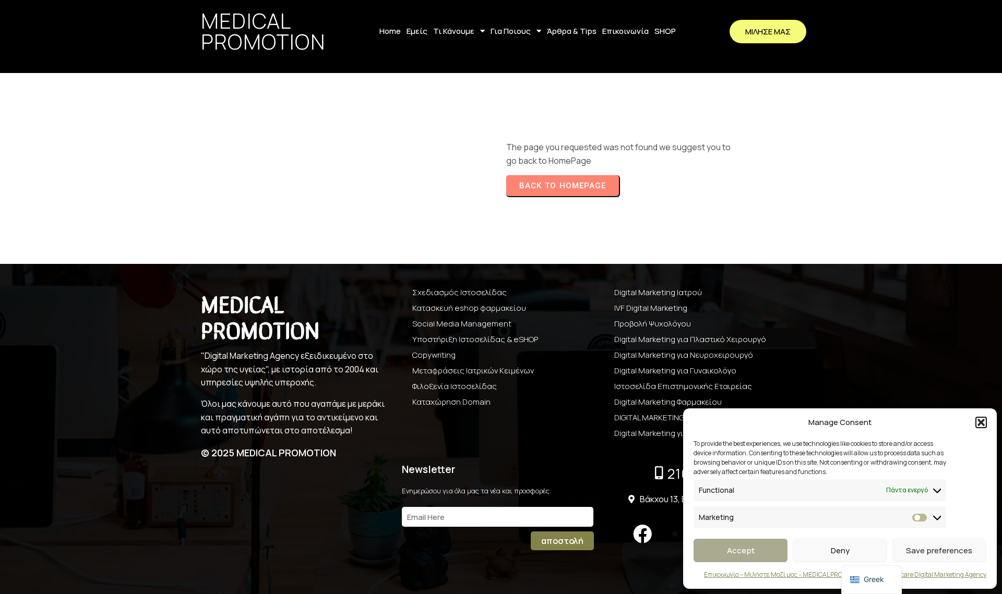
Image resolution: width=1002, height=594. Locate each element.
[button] (981, 422)
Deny (840, 550)
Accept (741, 550)
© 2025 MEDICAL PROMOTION (268, 452)
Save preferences (939, 550)
